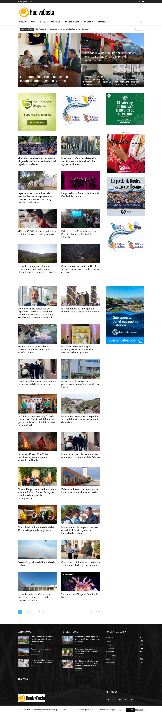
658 (40, 612)
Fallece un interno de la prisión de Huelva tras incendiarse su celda (79, 491)
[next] (140, 29)
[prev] (136, 29)
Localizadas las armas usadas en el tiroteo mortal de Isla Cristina (37, 383)
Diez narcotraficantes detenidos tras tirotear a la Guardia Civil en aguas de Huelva (78, 161)
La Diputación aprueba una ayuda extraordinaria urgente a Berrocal (62, 29)
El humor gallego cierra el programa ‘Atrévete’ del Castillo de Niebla (80, 384)
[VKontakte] (131, 699)
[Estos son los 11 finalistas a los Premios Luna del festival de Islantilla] (80, 218)
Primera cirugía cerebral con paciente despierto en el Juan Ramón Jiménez (34, 349)
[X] (139, 1)
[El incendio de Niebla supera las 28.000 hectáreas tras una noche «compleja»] (67, 640)
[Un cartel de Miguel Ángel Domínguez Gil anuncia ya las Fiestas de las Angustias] (80, 334)
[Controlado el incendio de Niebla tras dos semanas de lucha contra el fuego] (80, 253)
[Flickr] (120, 699)
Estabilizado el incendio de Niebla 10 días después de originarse (36, 529)
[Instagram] (136, 1)
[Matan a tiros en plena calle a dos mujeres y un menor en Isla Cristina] (80, 441)
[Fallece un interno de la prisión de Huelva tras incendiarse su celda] (80, 476)
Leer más (139, 709)
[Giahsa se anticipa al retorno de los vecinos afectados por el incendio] (80, 549)
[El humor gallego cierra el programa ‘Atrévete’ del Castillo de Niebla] (80, 369)
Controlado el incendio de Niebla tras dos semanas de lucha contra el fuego (80, 269)
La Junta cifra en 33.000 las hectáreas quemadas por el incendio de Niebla (33, 457)
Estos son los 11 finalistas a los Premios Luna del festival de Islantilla (78, 234)
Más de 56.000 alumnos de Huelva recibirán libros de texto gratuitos (37, 233)
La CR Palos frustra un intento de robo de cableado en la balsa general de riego (43, 639)
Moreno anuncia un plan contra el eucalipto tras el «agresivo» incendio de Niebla (79, 530)
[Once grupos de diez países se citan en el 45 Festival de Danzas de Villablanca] (67, 652)
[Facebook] (133, 1)
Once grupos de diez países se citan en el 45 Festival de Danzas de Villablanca (87, 651)
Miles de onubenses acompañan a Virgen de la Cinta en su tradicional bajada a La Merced (37, 161)
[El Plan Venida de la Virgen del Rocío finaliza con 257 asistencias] (80, 296)
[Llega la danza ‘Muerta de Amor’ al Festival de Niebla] (80, 180)
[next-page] (45, 612)
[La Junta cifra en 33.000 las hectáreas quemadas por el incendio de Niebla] (37, 441)
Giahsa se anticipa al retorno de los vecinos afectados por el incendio (80, 564)
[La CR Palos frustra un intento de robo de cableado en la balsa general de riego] (23, 640)
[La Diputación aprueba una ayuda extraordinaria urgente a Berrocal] (49, 60)
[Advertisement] (99, 12)
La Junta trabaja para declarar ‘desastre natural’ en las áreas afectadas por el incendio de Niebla (37, 269)
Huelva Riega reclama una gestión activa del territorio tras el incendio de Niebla (80, 419)
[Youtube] (143, 1)
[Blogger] (108, 699)
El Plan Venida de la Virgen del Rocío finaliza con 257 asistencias (80, 310)
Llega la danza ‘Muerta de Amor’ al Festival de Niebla (80, 195)
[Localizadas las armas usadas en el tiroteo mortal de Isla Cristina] (37, 369)
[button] (141, 22)
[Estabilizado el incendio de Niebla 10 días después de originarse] (37, 514)
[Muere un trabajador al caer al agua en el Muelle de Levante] (23, 663)
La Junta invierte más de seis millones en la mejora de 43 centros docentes (34, 597)
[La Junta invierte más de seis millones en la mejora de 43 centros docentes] (37, 581)
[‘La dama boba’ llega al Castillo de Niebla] (80, 581)
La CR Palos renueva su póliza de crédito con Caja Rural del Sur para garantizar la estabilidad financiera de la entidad (37, 421)
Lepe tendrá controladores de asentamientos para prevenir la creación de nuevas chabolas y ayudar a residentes (35, 198)
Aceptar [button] (130, 710)
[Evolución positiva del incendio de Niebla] (37, 549)
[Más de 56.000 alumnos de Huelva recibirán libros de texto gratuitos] (37, 218)
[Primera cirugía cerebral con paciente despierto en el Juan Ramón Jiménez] (37, 334)
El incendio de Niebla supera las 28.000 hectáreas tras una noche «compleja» (87, 639)
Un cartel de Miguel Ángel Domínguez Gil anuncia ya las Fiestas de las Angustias (77, 349)
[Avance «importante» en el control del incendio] (23, 652)
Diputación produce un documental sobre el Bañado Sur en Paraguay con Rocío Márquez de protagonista (37, 494)
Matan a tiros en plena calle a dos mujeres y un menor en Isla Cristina (80, 456)
